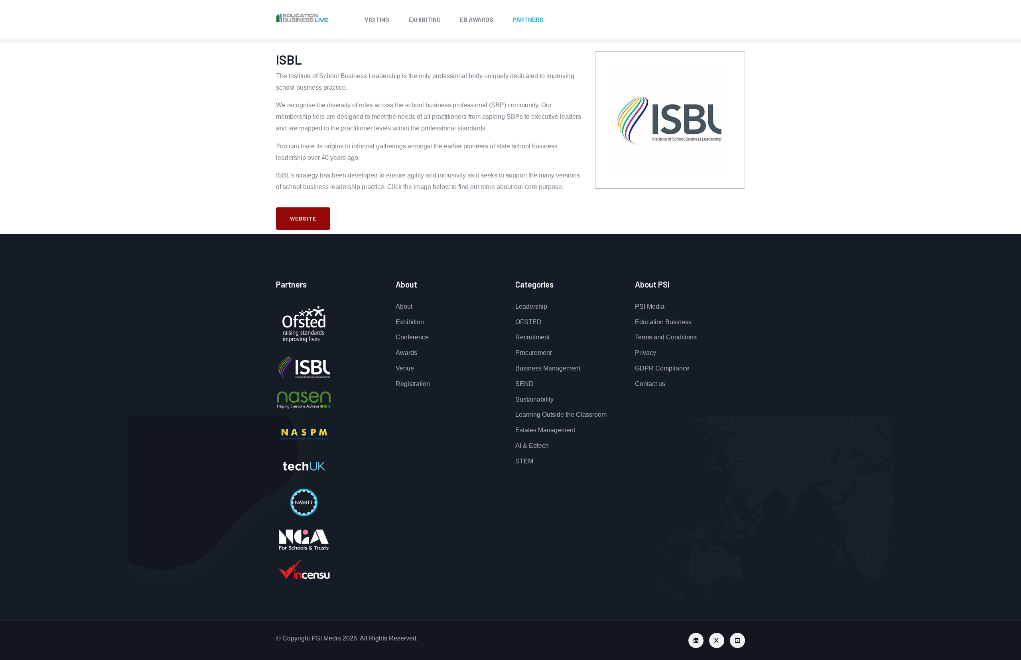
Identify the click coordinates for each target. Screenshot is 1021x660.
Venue (405, 368)
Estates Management (545, 430)
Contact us (650, 383)
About (404, 306)
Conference (412, 337)
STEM (524, 461)
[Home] (280, 18)
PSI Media (649, 306)
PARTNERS (528, 19)
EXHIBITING (424, 19)
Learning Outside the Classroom (561, 414)
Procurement (533, 352)
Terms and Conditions (666, 337)
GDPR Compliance (662, 368)
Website (303, 218)
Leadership (531, 306)
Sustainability (534, 399)
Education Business (663, 322)
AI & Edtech (532, 445)
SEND (524, 383)
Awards (406, 352)
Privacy (645, 352)
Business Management (547, 368)
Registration (413, 383)
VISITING (377, 19)
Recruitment (532, 337)
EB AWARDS (476, 19)
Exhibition (410, 322)
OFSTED (528, 322)
